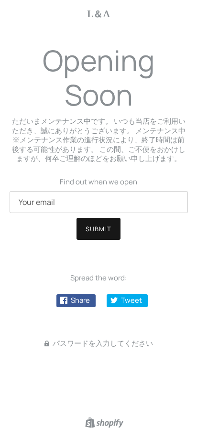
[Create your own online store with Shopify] (103, 422)
